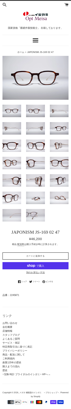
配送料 (20, 244)
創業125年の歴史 (11, 362)
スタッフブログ (11, 334)
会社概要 (7, 327)
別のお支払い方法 (35, 272)
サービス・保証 (11, 342)
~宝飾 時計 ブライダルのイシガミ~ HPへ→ (26, 374)
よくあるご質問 (11, 338)
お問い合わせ (9, 323)
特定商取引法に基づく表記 (17, 346)
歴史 (4, 370)
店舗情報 (7, 330)
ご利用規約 (8, 358)
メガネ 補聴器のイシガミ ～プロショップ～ (39, 392)
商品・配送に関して (13, 354)
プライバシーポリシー (14, 350)
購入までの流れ (11, 366)
